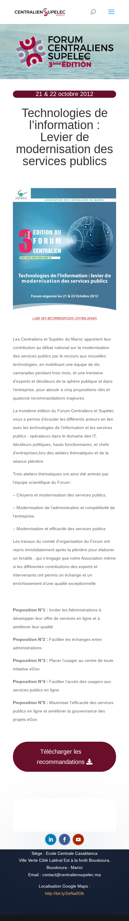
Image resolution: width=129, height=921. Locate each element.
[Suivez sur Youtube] (78, 839)
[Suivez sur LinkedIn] (50, 839)
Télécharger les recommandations (61, 756)
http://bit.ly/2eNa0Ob (64, 893)
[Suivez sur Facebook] (64, 839)
